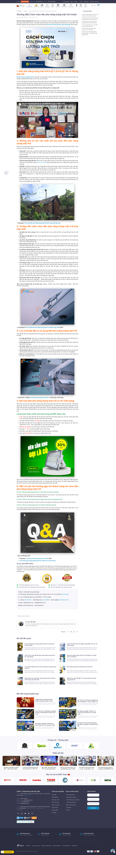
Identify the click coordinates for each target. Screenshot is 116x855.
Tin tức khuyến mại (71, 802)
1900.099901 (46, 600)
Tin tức (81, 1)
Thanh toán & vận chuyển (72, 799)
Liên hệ (68, 810)
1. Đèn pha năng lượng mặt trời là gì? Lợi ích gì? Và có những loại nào (90, 15)
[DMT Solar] (21, 5)
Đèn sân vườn (55, 799)
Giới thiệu (86, 1)
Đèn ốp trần (55, 807)
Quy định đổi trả (66, 845)
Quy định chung (35, 845)
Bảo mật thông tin (57, 845)
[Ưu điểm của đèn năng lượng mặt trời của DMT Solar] (51, 780)
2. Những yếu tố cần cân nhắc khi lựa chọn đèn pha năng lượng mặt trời (90, 18)
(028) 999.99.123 (52, 1)
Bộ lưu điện (55, 810)
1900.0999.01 (39, 1)
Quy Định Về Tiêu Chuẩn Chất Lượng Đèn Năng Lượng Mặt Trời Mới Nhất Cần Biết (87, 724)
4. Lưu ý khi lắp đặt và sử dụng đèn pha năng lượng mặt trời (90, 25)
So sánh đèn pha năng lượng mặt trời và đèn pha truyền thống (37, 560)
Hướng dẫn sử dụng (71, 797)
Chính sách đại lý (70, 794)
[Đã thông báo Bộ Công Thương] (20, 817)
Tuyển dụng (74, 845)
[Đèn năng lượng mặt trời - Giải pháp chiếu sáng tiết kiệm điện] (79, 780)
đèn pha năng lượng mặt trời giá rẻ (39, 397)
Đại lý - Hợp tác (74, 1)
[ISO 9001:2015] (27, 817)
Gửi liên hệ (93, 808)
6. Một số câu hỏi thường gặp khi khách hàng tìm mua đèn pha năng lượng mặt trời (89, 33)
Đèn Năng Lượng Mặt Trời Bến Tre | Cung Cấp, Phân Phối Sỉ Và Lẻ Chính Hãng (86, 712)
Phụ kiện (54, 812)
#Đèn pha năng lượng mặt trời (24, 616)
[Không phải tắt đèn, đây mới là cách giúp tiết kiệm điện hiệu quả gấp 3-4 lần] (8, 780)
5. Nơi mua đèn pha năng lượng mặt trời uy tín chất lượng (89, 29)
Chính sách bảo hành (46, 845)
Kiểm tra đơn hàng (94, 1)
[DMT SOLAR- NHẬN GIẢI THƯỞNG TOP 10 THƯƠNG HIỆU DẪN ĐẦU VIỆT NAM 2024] (37, 780)
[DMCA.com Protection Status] (34, 817)
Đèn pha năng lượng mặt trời (25, 77)
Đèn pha (54, 794)
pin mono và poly (41, 162)
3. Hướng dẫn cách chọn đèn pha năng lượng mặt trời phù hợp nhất (89, 22)
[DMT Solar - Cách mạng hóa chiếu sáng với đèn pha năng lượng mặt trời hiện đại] (22, 780)
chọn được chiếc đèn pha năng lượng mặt (58, 24)
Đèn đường (55, 797)
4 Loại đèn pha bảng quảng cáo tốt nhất (36, 558)
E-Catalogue (66, 1)
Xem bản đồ (64, 594)
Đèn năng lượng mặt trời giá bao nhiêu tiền (79, 666)
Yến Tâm (36, 17)
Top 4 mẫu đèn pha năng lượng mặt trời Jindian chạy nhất (43, 327)
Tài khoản (68, 807)
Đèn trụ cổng (55, 802)
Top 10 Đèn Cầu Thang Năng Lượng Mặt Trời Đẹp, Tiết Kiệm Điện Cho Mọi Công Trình (45, 712)
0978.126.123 (25, 1)
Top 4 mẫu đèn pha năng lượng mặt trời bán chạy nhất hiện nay (42, 223)
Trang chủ (19, 11)
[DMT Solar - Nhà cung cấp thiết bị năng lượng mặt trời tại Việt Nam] (93, 780)
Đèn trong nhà (55, 805)
